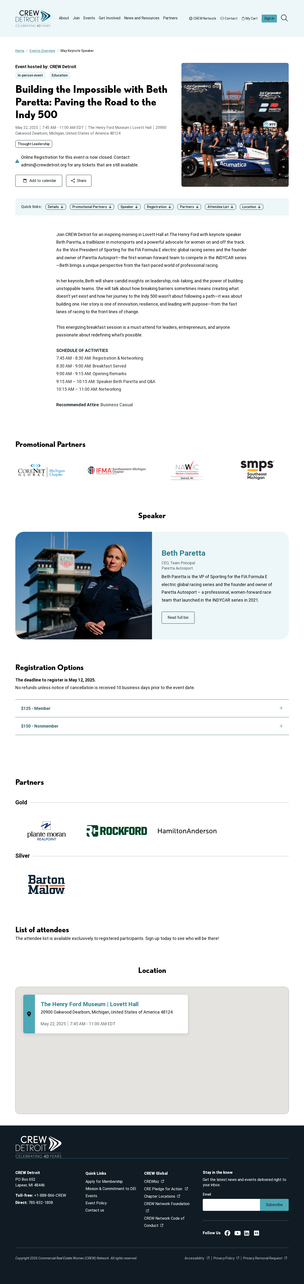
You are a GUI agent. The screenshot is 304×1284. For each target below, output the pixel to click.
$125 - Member (36, 708)
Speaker (126, 207)
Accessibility (195, 1258)
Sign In (269, 18)
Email (207, 1194)
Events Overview (42, 51)
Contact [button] (231, 18)
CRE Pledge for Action (163, 1189)
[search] (285, 18)
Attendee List (218, 207)
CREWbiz (151, 1181)
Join (76, 18)
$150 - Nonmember (39, 726)
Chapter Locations (159, 1196)
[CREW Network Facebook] (227, 1234)
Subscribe (274, 1204)
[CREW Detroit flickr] (256, 1234)
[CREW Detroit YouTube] (237, 1234)
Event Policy (96, 1203)
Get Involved (109, 18)
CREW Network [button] (204, 18)
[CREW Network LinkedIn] (246, 1234)
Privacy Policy (224, 1258)
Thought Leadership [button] (34, 144)
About (64, 18)
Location (249, 207)
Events (89, 18)
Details (53, 207)
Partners (170, 18)
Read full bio (178, 617)
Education (60, 75)
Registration (157, 207)
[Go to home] (33, 18)
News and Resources (141, 18)
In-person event (30, 75)
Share (81, 180)
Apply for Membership (104, 1181)
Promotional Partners (89, 207)
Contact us (94, 1210)
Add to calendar (42, 180)
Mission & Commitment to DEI (110, 1188)
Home (19, 51)
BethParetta (183, 553)
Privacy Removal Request (262, 1258)
